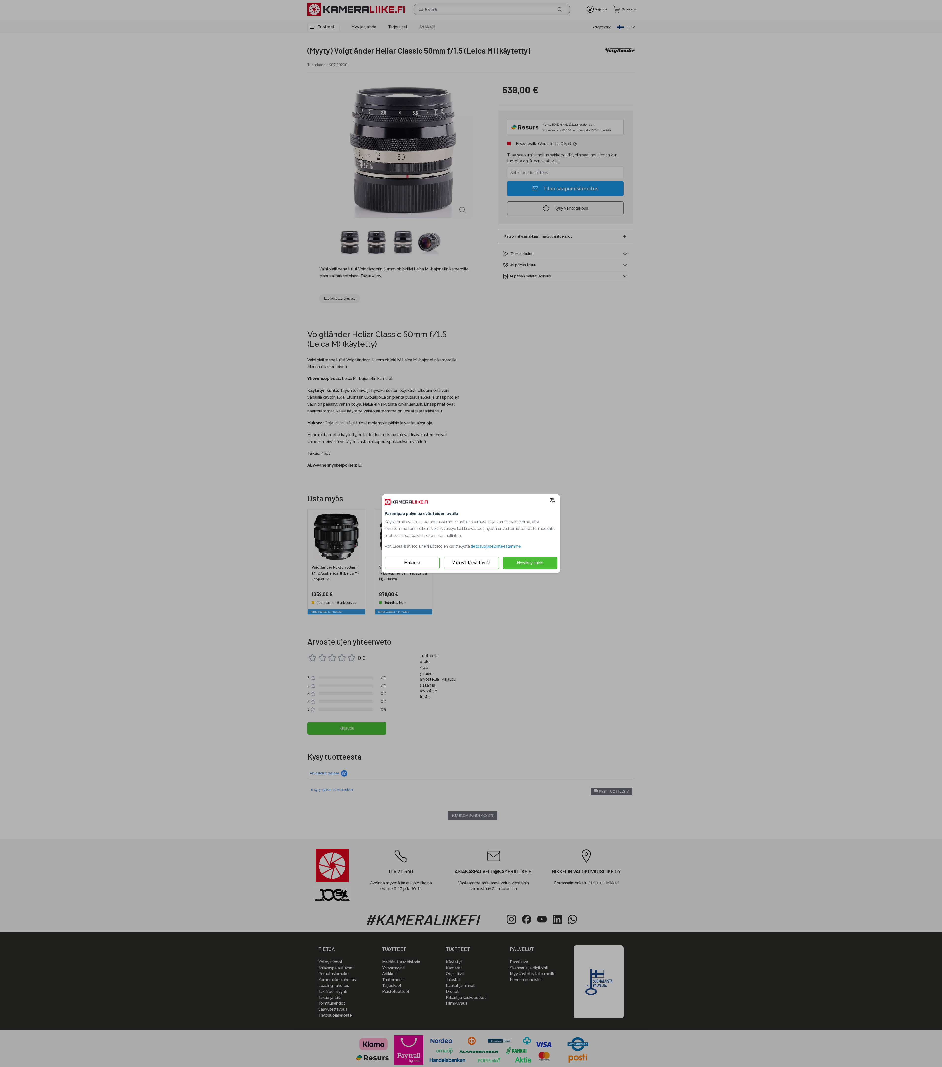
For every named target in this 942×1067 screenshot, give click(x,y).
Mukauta (412, 562)
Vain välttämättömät (471, 562)
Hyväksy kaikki (530, 562)
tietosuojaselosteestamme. (496, 546)
